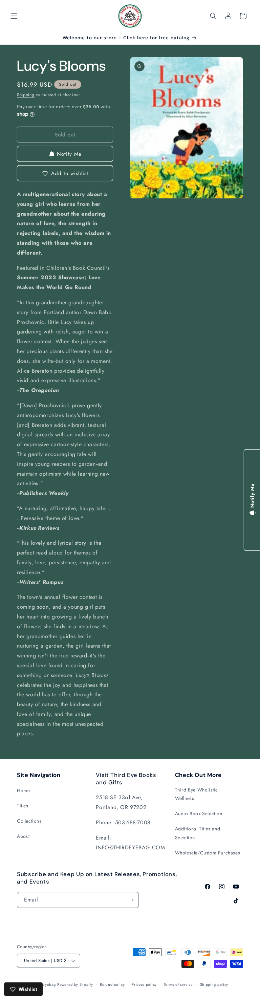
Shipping (26, 95)
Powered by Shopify (75, 984)
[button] (14, 15)
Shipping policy (214, 984)
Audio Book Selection (198, 813)
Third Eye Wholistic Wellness (196, 794)
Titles (22, 805)
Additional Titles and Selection (197, 833)
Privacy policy (144, 984)
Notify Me (69, 154)
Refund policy (112, 984)
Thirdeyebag (45, 984)
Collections (29, 821)
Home (23, 790)
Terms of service (178, 984)
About (23, 836)
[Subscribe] (131, 900)
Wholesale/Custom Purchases (207, 852)
